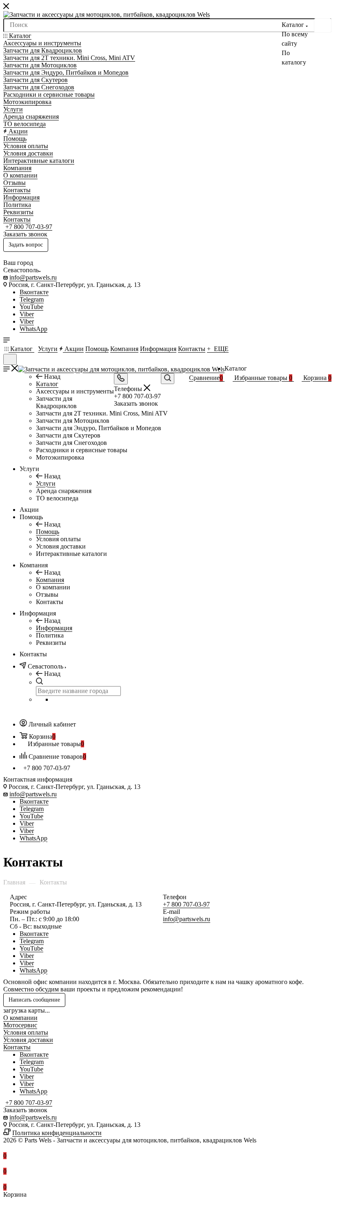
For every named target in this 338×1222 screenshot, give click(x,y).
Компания (50, 579)
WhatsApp (33, 328)
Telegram (32, 299)
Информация (54, 627)
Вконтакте (34, 292)
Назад (52, 376)
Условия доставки (28, 1039)
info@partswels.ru (33, 277)
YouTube (31, 306)
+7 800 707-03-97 (28, 226)
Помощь (47, 531)
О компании (20, 1017)
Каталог (47, 383)
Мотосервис (20, 1025)
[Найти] (322, 25)
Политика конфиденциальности (57, 1132)
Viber (27, 314)
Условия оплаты (25, 1032)
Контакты (17, 1047)
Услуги (46, 483)
